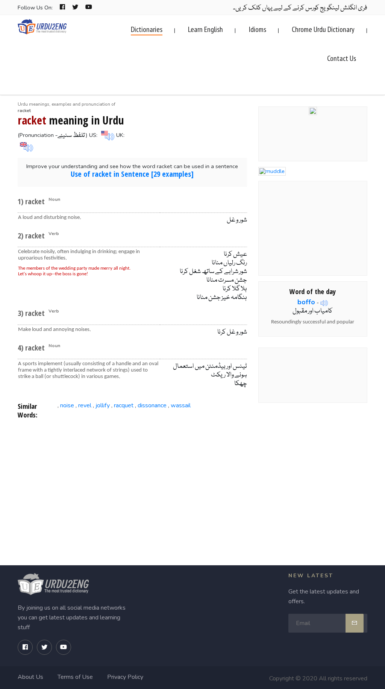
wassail (181, 405)
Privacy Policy (125, 677)
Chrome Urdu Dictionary (323, 29)
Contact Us (341, 58)
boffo (306, 302)
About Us (30, 677)
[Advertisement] (132, 485)
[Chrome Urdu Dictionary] (313, 110)
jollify (102, 405)
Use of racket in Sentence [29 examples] (132, 174)
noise (67, 405)
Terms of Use (75, 677)
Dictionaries (146, 29)
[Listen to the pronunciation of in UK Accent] (25, 146)
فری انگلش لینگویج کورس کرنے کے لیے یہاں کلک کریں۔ (300, 8)
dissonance (152, 405)
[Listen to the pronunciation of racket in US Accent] (107, 135)
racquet (123, 405)
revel (84, 405)
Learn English (205, 29)
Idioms (257, 29)
